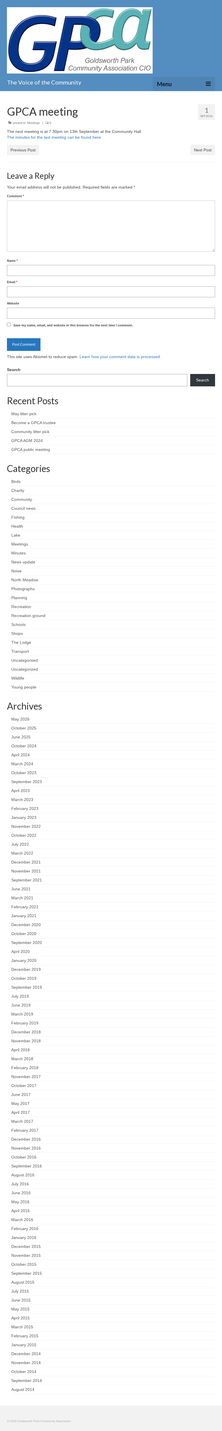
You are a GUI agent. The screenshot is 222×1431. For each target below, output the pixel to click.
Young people (23, 687)
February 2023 (24, 808)
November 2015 (26, 1255)
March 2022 (22, 853)
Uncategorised (24, 660)
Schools (18, 624)
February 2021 (24, 907)
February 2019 (24, 1023)
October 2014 (23, 1371)
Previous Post (23, 150)
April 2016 (20, 1210)
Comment (15, 196)
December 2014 (26, 1353)
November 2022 (26, 826)
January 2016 (23, 1237)
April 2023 (20, 790)
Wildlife (17, 678)
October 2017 (23, 1085)
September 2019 (26, 987)
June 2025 (21, 737)
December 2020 (26, 924)
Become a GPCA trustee (33, 422)
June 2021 (21, 889)
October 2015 (23, 1264)
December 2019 (26, 969)
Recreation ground (28, 615)
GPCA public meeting (30, 449)
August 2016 (22, 1175)
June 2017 (21, 1094)
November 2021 (26, 871)
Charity (17, 490)
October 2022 (23, 835)
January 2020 (23, 960)
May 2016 (20, 1201)
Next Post (203, 150)
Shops (17, 633)
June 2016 (21, 1193)
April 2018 (20, 1050)
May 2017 (20, 1103)
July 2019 (20, 996)
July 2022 (20, 844)
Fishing (18, 517)
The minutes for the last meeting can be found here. (54, 137)
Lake (15, 535)
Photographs (23, 588)
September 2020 (26, 942)
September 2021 (26, 880)
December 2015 (26, 1246)
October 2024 (23, 746)
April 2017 (20, 1112)
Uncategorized (24, 669)
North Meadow (24, 580)
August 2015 (22, 1282)
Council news (23, 508)
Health (17, 526)
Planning (19, 597)
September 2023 (26, 781)
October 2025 (23, 728)
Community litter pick (30, 431)
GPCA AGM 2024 (27, 440)
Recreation (21, 606)
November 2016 (26, 1148)
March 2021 (22, 898)
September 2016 (26, 1166)
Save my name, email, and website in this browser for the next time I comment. (73, 325)
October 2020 (23, 933)
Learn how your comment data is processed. (120, 356)
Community (21, 499)
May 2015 (20, 1309)
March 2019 (22, 1014)
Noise (16, 571)
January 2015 (23, 1344)
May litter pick (23, 413)
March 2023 (22, 799)
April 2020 (20, 951)
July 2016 (20, 1184)
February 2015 (24, 1336)
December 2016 (26, 1139)
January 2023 (23, 817)
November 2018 (26, 1041)
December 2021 (26, 862)
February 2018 (24, 1067)
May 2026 (20, 719)
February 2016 (24, 1228)
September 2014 (26, 1380)
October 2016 (23, 1157)
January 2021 (23, 915)
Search (14, 369)
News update (23, 562)
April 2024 (20, 755)
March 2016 (22, 1219)
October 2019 (23, 978)
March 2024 (22, 763)
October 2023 (23, 772)
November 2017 (26, 1076)
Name (12, 260)
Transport (20, 651)
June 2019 (21, 1005)
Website (13, 303)
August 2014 (22, 1389)
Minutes (18, 553)
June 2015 (21, 1300)
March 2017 (22, 1121)
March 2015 (22, 1327)
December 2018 (26, 1032)
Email (12, 282)
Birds (16, 481)
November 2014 (26, 1362)
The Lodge (21, 642)
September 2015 (26, 1273)
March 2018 (22, 1058)
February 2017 (24, 1130)
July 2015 (20, 1291)
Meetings (33, 123)
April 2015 (20, 1318)
